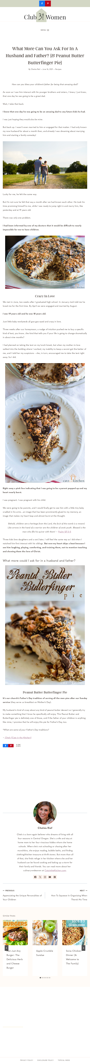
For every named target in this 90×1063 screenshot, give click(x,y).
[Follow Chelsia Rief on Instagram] (45, 877)
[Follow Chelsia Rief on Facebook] (35, 877)
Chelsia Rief (35, 69)
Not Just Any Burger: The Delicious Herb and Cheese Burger (15, 959)
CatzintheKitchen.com (55, 871)
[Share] (5, 745)
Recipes (58, 69)
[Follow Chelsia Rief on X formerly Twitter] (40, 877)
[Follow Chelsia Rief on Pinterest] (55, 877)
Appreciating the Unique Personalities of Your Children (22, 895)
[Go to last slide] (6, 948)
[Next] (83, 948)
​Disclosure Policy (45, 1060)
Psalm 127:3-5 (64, 532)
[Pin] (11, 745)
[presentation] (15, 932)
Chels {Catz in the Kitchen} (17, 738)
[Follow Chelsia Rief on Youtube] (50, 877)
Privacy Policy (26, 1060)
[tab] (40, 977)
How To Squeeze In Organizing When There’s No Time (69, 895)
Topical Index (64, 1060)
